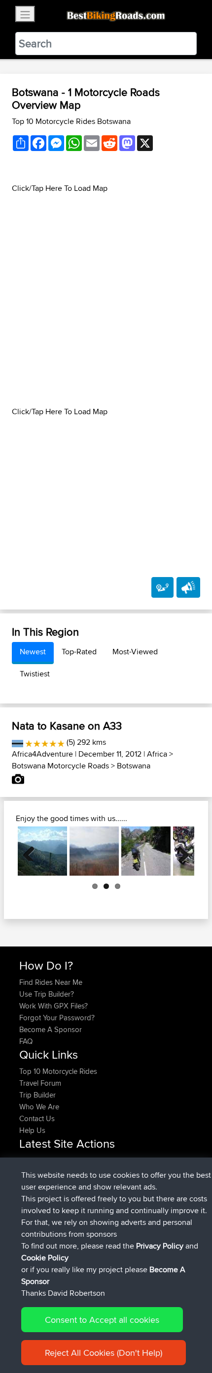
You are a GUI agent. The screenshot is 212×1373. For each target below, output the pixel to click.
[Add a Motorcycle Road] (162, 587)
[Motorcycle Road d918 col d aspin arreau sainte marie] (42, 851)
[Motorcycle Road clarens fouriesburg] (94, 851)
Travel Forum (40, 1083)
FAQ (26, 1041)
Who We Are (39, 1106)
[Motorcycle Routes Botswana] (17, 742)
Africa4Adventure (42, 754)
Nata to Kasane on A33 (67, 725)
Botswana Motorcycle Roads (60, 765)
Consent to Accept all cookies (102, 1319)
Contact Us (37, 1118)
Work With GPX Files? (53, 1006)
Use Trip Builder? (46, 994)
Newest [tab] (33, 651)
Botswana (133, 765)
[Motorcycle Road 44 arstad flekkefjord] (146, 851)
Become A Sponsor (50, 1029)
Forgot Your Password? (57, 1017)
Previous (32, 851)
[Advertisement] (106, 300)
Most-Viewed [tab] (135, 651)
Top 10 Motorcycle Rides (58, 1071)
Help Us (32, 1130)
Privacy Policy (159, 1245)
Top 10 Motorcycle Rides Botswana (71, 121)
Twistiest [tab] (35, 673)
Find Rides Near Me (50, 982)
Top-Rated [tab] (79, 651)
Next (179, 851)
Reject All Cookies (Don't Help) (103, 1352)
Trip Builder (37, 1095)
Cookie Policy (45, 1257)
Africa (157, 754)
